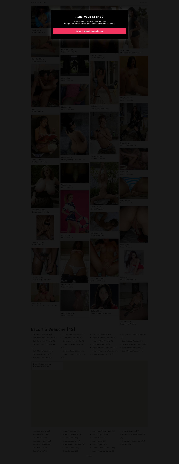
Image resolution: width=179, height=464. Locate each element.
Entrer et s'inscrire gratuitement (89, 31)
